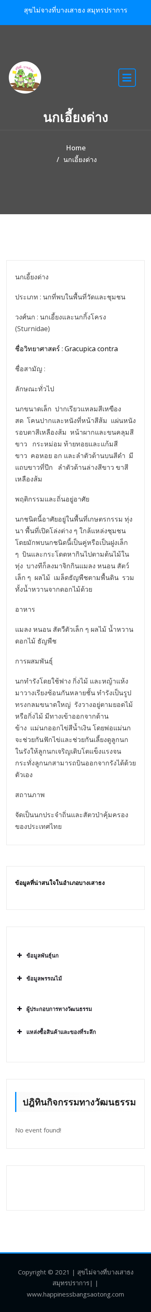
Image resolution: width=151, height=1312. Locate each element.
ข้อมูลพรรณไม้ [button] (44, 978)
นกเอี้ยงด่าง (80, 159)
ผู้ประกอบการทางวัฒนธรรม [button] (59, 1009)
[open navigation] (127, 77)
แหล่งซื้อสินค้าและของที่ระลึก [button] (61, 1032)
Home (76, 147)
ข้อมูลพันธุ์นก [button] (42, 955)
